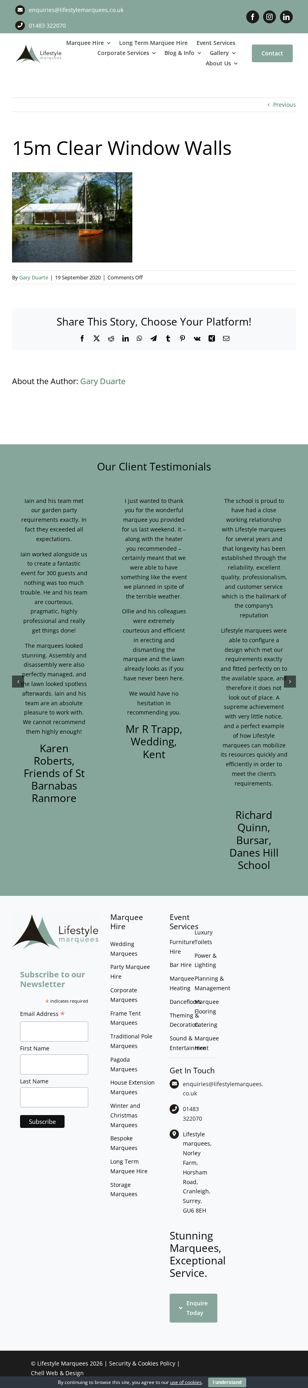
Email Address (42, 1014)
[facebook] (252, 16)
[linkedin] (286, 16)
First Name (34, 1048)
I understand (227, 1382)
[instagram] (269, 16)
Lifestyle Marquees (62, 1363)
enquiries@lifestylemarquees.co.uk (76, 10)
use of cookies (186, 1382)
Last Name (34, 1081)
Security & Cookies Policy (142, 1363)
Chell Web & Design (57, 1373)
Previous (284, 104)
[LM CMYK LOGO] (38, 46)
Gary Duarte (33, 277)
